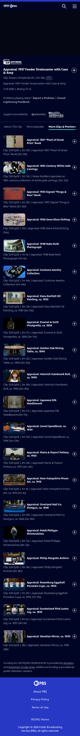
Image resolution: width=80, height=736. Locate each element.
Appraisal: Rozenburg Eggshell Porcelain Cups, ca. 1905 (46, 584)
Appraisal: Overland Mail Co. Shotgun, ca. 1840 (44, 506)
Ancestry (68, 663)
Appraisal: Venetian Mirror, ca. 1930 (48, 636)
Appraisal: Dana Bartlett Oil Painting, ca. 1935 (44, 298)
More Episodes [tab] (35, 126)
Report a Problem (43, 98)
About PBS (40, 691)
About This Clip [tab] (13, 126)
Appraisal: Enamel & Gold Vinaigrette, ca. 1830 (42, 324)
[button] (64, 6)
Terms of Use (40, 707)
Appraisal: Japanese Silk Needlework (41, 402)
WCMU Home (40, 719)
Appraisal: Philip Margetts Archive (48, 558)
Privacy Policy (40, 699)
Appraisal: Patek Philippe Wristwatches (42, 532)
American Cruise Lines (21, 667)
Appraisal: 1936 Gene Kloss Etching (48, 219)
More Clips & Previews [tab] (62, 126)
